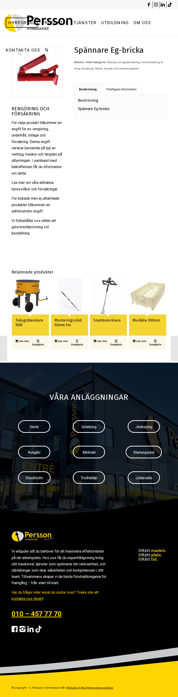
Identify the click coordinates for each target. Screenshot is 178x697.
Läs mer (23, 341)
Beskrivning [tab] (88, 89)
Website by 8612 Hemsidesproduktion (90, 687)
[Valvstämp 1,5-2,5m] (174, 348)
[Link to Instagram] (156, 4)
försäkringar (47, 189)
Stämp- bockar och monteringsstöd (117, 68)
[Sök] (47, 50)
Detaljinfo (38, 344)
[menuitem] (21, 22)
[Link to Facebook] (149, 4)
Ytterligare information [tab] (121, 89)
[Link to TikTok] (169, 4)
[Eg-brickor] (3, 348)
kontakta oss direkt (27, 598)
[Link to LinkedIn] (162, 4)
